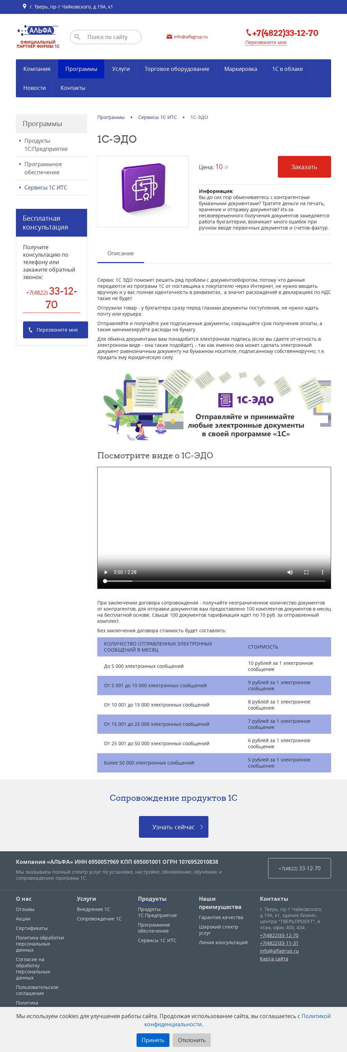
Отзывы (25, 909)
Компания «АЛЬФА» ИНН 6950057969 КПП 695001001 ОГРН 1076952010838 (117, 862)
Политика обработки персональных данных (40, 943)
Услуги (86, 898)
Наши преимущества (220, 903)
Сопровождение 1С (99, 918)
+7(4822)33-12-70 (279, 935)
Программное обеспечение (43, 168)
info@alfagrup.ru (279, 951)
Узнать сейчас (173, 827)
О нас (24, 898)
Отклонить (192, 1040)
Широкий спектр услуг (218, 930)
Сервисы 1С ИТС (45, 187)
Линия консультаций (223, 942)
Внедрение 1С (93, 909)
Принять (153, 1040)
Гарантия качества (221, 917)
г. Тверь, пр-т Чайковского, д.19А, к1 (70, 6)
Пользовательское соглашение (37, 990)
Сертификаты (32, 928)
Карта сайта (274, 958)
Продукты (152, 898)
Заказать (304, 167)
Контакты (274, 898)
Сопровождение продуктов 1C (174, 798)
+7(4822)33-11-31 (279, 943)
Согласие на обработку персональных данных (33, 968)
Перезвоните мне (266, 42)
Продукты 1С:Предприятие (46, 145)
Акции (23, 918)
